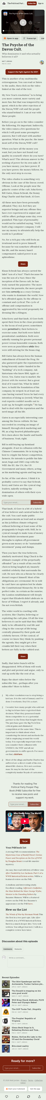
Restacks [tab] (18, 949)
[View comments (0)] (17, 1096)
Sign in (41, 3)
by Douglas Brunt (14, 861)
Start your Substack (16, 1089)
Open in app (12, 38)
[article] (23, 984)
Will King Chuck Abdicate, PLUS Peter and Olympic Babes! (28, 1001)
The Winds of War (14, 914)
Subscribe (32, 3)
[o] (6, 984)
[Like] (6, 1096)
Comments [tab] (7, 949)
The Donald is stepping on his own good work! (26, 992)
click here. (18, 754)
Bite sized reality (20, 1046)
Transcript (31, 38)
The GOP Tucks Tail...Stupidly (26, 1009)
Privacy (24, 1080)
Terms (30, 1080)
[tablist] (12, 949)
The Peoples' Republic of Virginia (24, 1019)
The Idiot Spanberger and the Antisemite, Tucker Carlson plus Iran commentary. (27, 982)
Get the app (35, 1089)
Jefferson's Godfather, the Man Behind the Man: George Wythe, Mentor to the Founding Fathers (24, 891)
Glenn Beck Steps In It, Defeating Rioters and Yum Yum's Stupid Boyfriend (25, 1028)
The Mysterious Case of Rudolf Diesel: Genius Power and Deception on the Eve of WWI (24, 854)
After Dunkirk (12, 873)
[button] (7, 22)
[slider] (20, 31)
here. (30, 903)
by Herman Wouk (30, 914)
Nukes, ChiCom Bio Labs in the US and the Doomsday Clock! (26, 1038)
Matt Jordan (7, 61)
